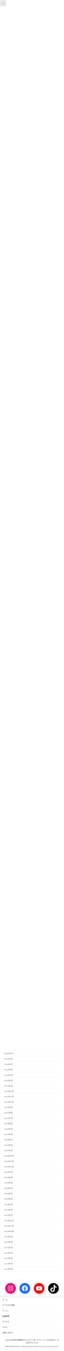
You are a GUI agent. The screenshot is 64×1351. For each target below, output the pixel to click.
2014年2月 (8, 1210)
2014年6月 (8, 1188)
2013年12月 (9, 1220)
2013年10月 (9, 1231)
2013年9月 (8, 1237)
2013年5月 (8, 1258)
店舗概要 (5, 1316)
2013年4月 (8, 1264)
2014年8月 (8, 1177)
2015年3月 (8, 1140)
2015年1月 (8, 1150)
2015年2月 (8, 1145)
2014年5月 (8, 1193)
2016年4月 (8, 1070)
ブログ (5, 1327)
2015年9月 (8, 1107)
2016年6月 (8, 1059)
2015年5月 (8, 1129)
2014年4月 (8, 1199)
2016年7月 (8, 1053)
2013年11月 (9, 1226)
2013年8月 (8, 1242)
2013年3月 (8, 1269)
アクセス (5, 1322)
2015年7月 (8, 1118)
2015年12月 (9, 1091)
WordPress (18, 1346)
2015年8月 (8, 1113)
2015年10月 (9, 1102)
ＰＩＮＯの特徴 (8, 1305)
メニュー (5, 1311)
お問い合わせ (7, 1333)
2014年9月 (8, 1172)
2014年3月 (8, 1204)
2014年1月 (8, 1215)
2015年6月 (8, 1123)
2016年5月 (8, 1064)
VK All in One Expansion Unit (49, 1346)
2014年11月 (9, 1161)
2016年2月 (8, 1080)
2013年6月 (8, 1253)
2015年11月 (9, 1097)
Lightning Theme (31, 1346)
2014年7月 (8, 1183)
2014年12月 (9, 1156)
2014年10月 (9, 1166)
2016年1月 (8, 1086)
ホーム (5, 1299)
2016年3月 (8, 1075)
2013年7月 (8, 1247)
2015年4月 (8, 1134)
